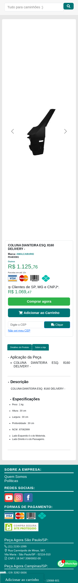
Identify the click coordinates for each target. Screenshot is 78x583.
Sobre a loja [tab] (40, 347)
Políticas (11, 481)
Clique (59, 324)
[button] (12, 131)
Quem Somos (15, 477)
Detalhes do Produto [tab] (19, 347)
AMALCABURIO (25, 254)
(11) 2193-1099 (17, 546)
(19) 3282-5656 (17, 572)
